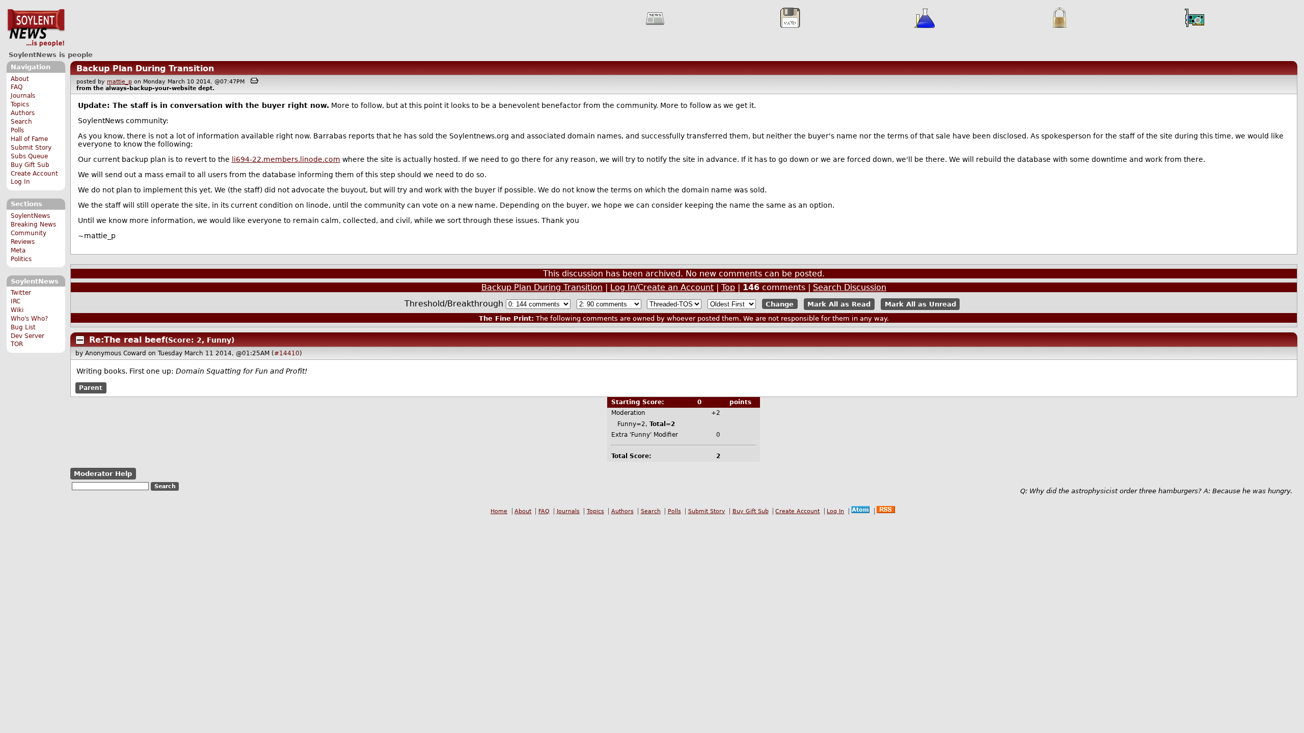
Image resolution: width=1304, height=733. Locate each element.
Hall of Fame (29, 139)
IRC (15, 301)
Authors (23, 113)
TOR (17, 344)
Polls (17, 130)
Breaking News (33, 224)
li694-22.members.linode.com (286, 159)
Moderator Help (103, 473)
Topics (20, 104)
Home (499, 511)
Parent (90, 387)
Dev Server (27, 336)
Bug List (23, 327)
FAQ (16, 87)
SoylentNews (36, 28)
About (20, 78)
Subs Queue (29, 156)
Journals (23, 95)
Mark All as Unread (920, 304)
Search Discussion (849, 287)
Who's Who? (29, 318)
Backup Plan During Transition (145, 68)
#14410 (287, 353)
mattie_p (119, 81)
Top (728, 287)
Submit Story (31, 147)
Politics (21, 259)
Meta (18, 250)
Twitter (21, 292)
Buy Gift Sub (30, 164)
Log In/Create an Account (662, 287)
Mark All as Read (839, 304)
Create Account (34, 173)
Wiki (17, 310)
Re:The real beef (127, 340)
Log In (20, 181)
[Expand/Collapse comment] (80, 340)
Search (21, 121)
